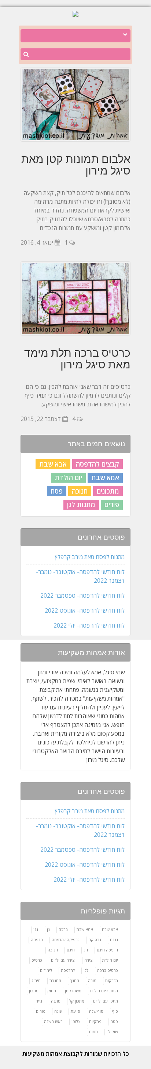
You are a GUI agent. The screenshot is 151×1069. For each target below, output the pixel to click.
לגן (86, 970)
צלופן (75, 1021)
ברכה (63, 929)
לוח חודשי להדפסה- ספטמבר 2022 (82, 595)
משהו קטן (73, 990)
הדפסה (37, 939)
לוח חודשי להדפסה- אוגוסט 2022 (85, 610)
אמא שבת (105, 477)
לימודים (46, 970)
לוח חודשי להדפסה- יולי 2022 (89, 625)
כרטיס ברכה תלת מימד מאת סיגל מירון (77, 358)
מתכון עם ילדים (105, 1001)
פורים (111, 504)
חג (86, 950)
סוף (115, 1011)
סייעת (75, 1011)
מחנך (74, 980)
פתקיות (95, 1021)
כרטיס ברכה (107, 970)
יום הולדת (68, 477)
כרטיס (37, 960)
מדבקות (111, 980)
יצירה (88, 960)
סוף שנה (96, 1011)
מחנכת (55, 980)
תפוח (93, 1031)
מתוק (51, 990)
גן (48, 929)
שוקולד (112, 1031)
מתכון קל (76, 1001)
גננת (114, 939)
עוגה (58, 1011)
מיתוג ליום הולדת (104, 990)
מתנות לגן (81, 504)
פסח (57, 491)
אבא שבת (53, 464)
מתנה (55, 1001)
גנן (35, 929)
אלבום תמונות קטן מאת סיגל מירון (75, 165)
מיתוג (36, 980)
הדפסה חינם (107, 950)
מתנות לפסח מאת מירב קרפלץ (90, 557)
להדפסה (68, 970)
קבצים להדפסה (97, 464)
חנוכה (80, 491)
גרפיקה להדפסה (66, 939)
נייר (39, 1001)
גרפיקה (94, 939)
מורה (92, 980)
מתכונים (108, 491)
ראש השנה (53, 1021)
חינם (71, 950)
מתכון (33, 990)
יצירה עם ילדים (63, 960)
